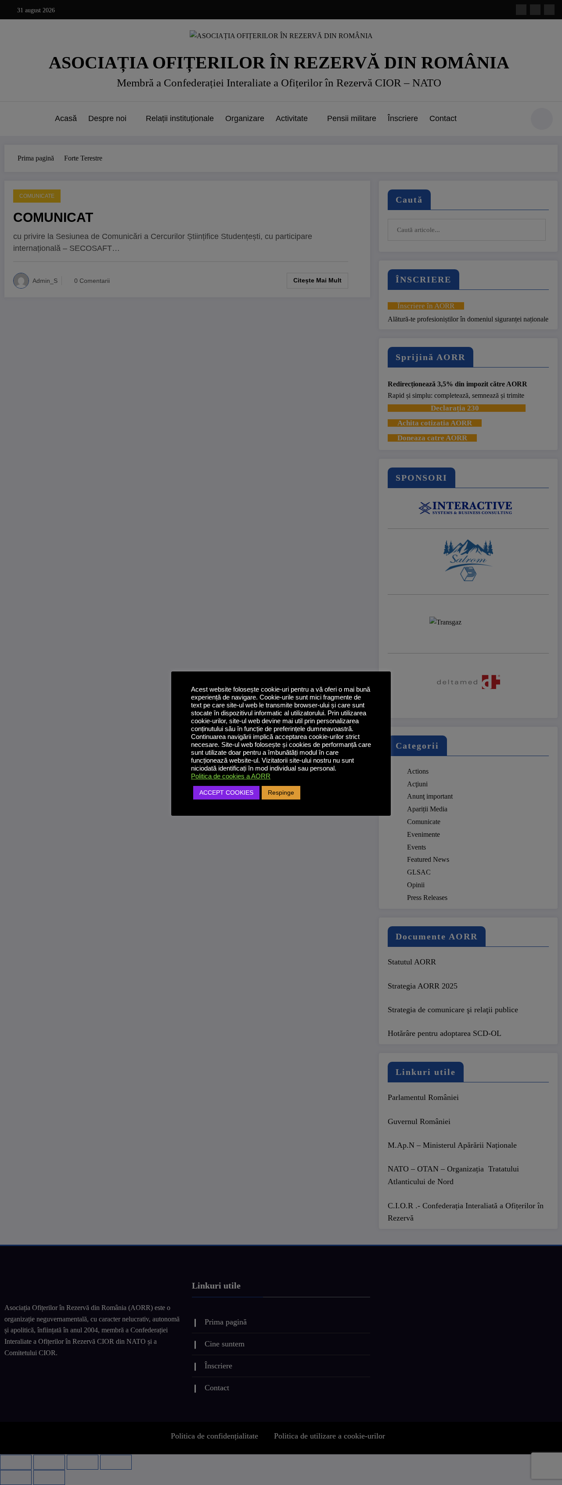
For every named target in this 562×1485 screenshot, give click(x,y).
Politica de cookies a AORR (230, 776)
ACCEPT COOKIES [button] (226, 792)
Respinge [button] (281, 792)
